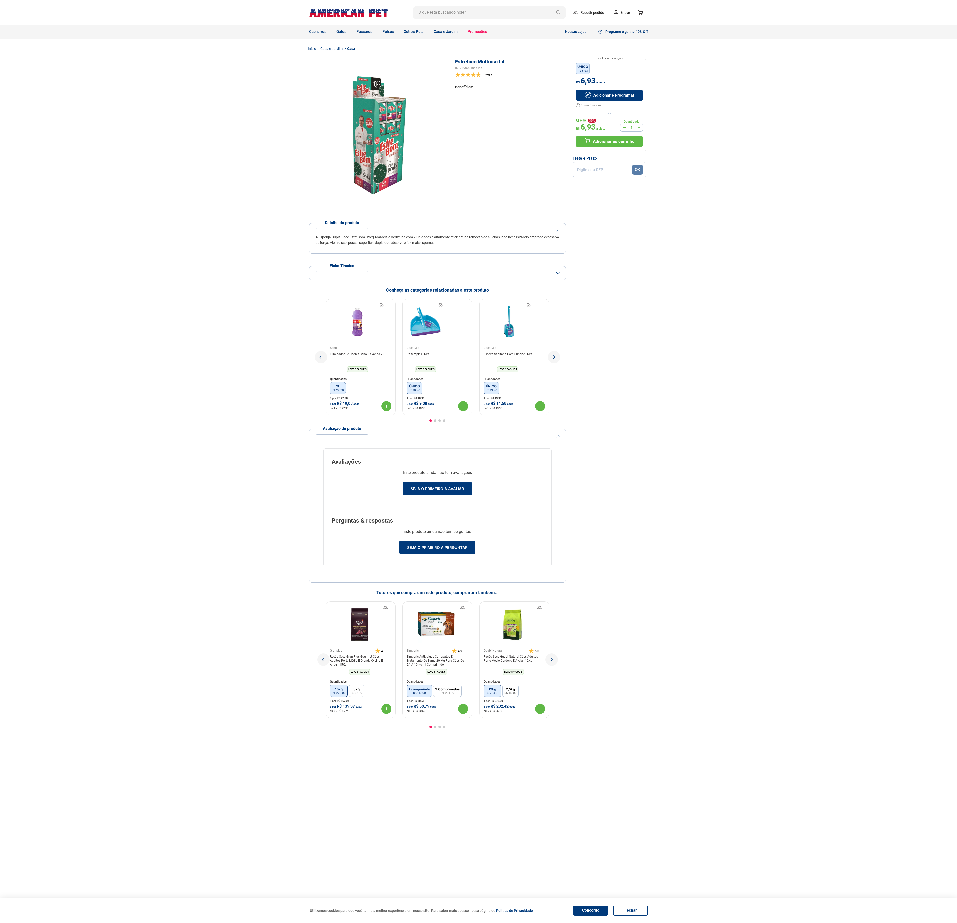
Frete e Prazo (585, 158)
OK (637, 169)
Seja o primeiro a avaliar (437, 488)
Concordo (590, 910)
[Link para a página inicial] (312, 48)
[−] (624, 127)
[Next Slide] (551, 659)
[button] (321, 357)
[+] (639, 127)
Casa (351, 48)
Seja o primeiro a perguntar (437, 547)
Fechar (630, 910)
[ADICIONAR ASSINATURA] (609, 95)
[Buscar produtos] (559, 13)
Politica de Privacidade (514, 911)
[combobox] (489, 12)
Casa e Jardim (331, 48)
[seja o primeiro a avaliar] (510, 74)
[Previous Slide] (323, 659)
